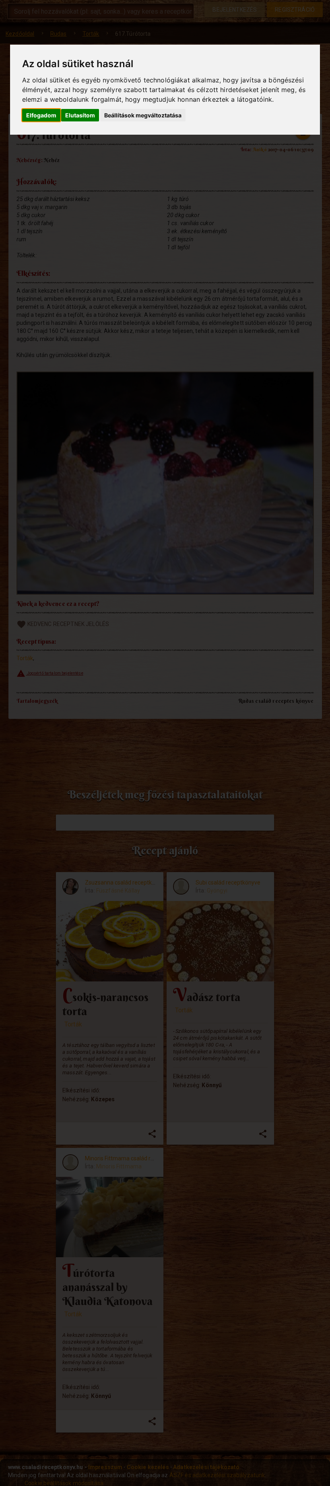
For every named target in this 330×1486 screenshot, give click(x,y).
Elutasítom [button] (80, 115)
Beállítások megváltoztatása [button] (143, 115)
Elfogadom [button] (41, 115)
